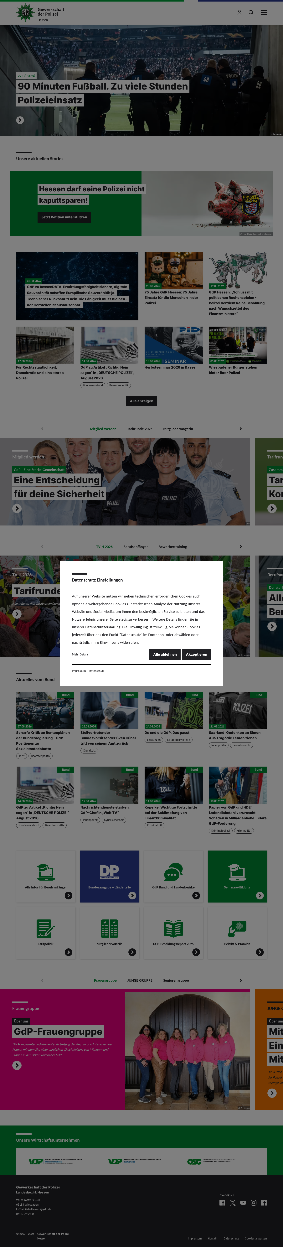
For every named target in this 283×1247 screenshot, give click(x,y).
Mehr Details (80, 654)
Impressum (79, 671)
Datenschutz (96, 671)
